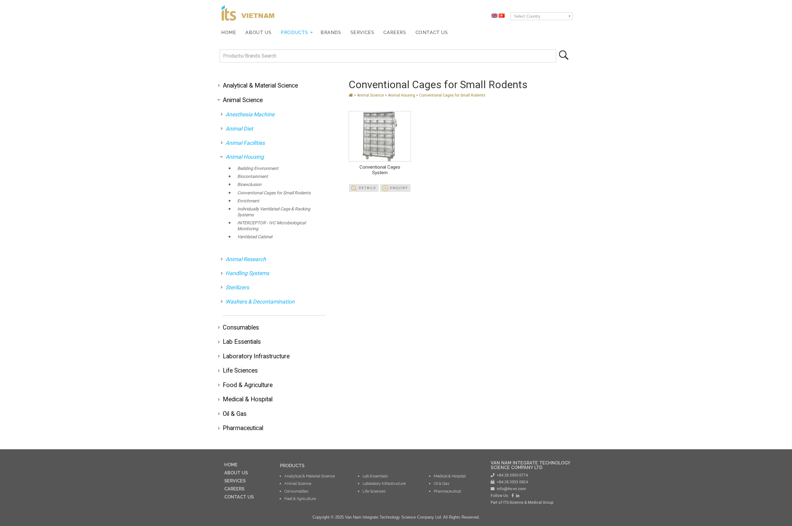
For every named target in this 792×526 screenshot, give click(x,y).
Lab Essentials (242, 341)
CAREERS (234, 488)
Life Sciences (240, 370)
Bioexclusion (249, 184)
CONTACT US (239, 496)
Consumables (241, 327)
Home (228, 32)
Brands (331, 32)
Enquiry (399, 188)
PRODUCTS (292, 465)
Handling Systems (247, 273)
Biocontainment (252, 176)
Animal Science (243, 100)
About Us (258, 32)
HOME (231, 464)
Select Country (527, 16)
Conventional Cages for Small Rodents (274, 192)
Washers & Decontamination (260, 302)
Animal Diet (239, 129)
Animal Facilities (245, 143)
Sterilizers (237, 287)
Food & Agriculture (248, 385)
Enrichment (248, 200)
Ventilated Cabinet (255, 236)
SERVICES (235, 480)
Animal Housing (245, 157)
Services (362, 32)
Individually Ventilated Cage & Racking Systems (273, 211)
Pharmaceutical (243, 428)
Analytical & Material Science (260, 85)
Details (367, 188)
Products (294, 32)
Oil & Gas (235, 413)
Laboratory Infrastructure (256, 356)
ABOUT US (236, 472)
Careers (394, 32)
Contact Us (431, 32)
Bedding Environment (257, 168)
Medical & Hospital (248, 399)
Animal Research (246, 259)
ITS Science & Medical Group (528, 502)
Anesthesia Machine (250, 114)
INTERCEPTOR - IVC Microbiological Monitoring (271, 225)
